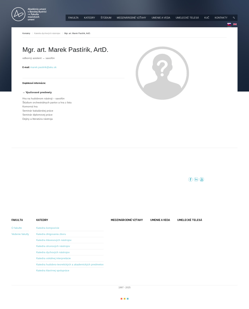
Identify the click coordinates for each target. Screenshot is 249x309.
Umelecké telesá (187, 17)
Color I (121, 299)
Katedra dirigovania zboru (51, 234)
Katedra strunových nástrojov (53, 246)
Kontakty (221, 17)
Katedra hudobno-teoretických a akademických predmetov (70, 264)
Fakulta (73, 17)
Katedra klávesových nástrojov (53, 240)
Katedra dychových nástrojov (47, 33)
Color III (128, 299)
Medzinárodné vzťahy (131, 17)
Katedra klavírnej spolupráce (52, 270)
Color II (124, 299)
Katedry (89, 17)
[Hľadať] (234, 18)
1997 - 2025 (124, 287)
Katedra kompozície (47, 227)
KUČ (206, 17)
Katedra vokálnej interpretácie (53, 258)
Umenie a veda (161, 17)
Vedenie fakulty (20, 234)
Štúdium (106, 17)
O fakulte (16, 227)
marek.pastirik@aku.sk (43, 67)
